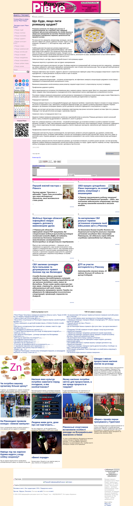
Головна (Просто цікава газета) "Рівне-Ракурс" (21, 19)
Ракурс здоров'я (38, 16)
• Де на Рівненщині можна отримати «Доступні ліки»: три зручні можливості (92, 326)
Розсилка (28, 491)
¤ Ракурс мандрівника (21, 57)
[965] (21, 321)
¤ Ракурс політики (19, 33)
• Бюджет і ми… (18, 349)
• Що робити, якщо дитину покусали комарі (27, 347)
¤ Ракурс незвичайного (21, 60)
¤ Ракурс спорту (19, 46)
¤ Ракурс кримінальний (21, 49)
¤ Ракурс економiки (20, 35)
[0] (43, 316)
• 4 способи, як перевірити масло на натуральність (30, 344)
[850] (35, 341)
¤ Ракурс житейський (20, 52)
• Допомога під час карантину (23, 342)
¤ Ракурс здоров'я (19, 38)
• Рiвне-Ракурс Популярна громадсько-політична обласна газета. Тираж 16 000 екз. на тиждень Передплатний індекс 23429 (39, 315)
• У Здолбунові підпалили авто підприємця (27, 346)
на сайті (40, 491)
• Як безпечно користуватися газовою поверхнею (83, 352)
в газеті (51, 491)
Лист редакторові (30, 488)
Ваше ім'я (35, 167)
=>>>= (72, 207)
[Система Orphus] (49, 162)
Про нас (15, 491)
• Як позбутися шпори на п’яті (23, 341)
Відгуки (21, 491)
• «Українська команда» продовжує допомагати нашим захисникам (89, 333)
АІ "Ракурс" (107, 505)
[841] (35, 339)
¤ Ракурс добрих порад (21, 63)
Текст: (34, 175)
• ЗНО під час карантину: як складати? (26, 338)
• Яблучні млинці (72, 324)
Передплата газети (46, 488)
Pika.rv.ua (107, 503)
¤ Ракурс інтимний (19, 54)
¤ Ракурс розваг (19, 66)
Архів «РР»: (20, 88)
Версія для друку (110, 153)
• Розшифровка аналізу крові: (23, 339)
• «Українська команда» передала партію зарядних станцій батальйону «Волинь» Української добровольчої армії (90, 335)
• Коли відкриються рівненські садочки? (26, 329)
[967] (34, 342)
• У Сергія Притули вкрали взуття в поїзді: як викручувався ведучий (36, 331)
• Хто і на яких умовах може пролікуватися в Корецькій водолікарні (89, 318)
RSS (38, 488)
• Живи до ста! (18, 333)
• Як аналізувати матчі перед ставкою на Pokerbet (83, 338)
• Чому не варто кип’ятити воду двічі (25, 318)
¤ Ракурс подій (18, 30)
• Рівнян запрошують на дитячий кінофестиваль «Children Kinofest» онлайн (38, 323)
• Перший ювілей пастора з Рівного (78, 323)
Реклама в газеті (18, 488)
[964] (39, 318)
